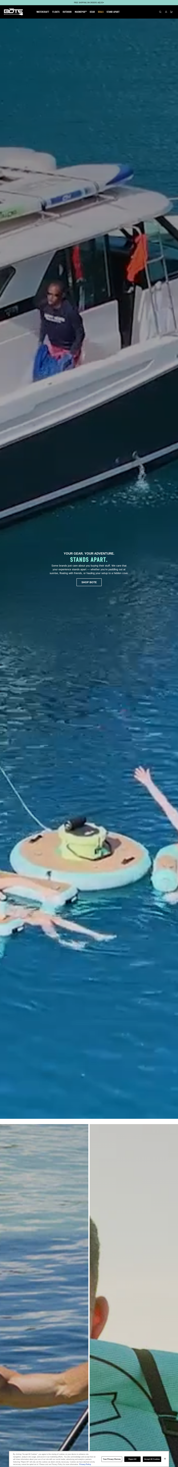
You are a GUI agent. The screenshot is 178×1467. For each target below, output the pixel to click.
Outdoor (67, 11)
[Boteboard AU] (13, 11)
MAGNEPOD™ (81, 11)
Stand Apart (113, 11)
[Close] (165, 1459)
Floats (56, 11)
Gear (92, 11)
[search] (160, 12)
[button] (166, 12)
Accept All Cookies (152, 1459)
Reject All (132, 1459)
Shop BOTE (89, 582)
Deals (100, 11)
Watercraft (42, 11)
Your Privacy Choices (112, 1459)
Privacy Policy (85, 1464)
